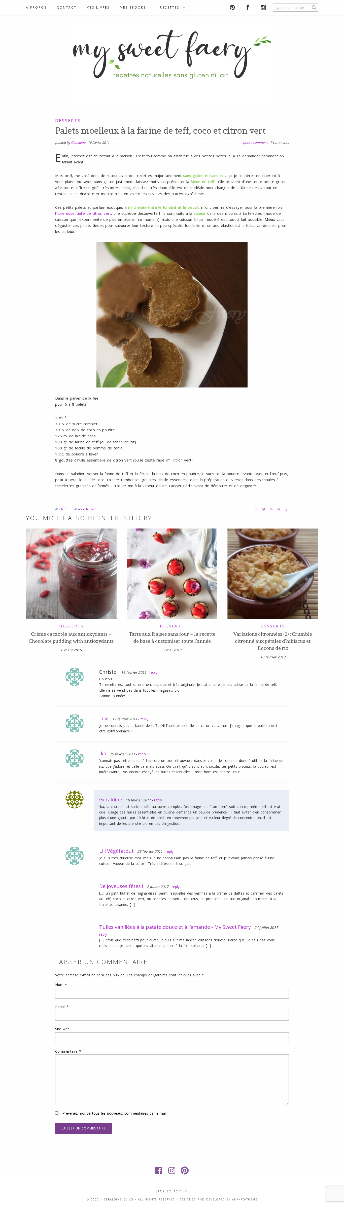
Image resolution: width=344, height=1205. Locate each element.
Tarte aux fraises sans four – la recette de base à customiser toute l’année (172, 637)
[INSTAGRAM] (264, 7)
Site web (62, 1028)
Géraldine (78, 142)
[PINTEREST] (233, 7)
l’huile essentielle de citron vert (83, 213)
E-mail (62, 1006)
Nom (61, 984)
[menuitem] (39, 7)
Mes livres (98, 7)
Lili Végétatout (116, 850)
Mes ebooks (133, 7)
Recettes (170, 7)
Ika (102, 753)
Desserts (68, 120)
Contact (67, 7)
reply (153, 672)
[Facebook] (159, 1170)
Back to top (168, 1191)
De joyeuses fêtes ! (121, 886)
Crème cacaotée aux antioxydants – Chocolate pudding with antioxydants (71, 637)
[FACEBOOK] (249, 7)
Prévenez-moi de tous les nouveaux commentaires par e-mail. (114, 1113)
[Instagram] (172, 1170)
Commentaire (68, 1051)
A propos (36, 7)
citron (63, 509)
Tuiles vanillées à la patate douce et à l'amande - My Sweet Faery (175, 927)
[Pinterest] (185, 1170)
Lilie (104, 718)
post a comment (255, 142)
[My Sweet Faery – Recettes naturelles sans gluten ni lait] (172, 61)
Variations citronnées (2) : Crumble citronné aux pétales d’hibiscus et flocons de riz (272, 641)
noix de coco (87, 509)
